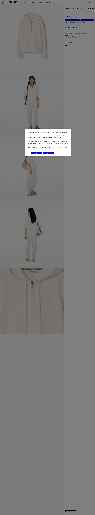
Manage (60, 153)
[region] (48, 142)
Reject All (48, 153)
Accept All (36, 153)
